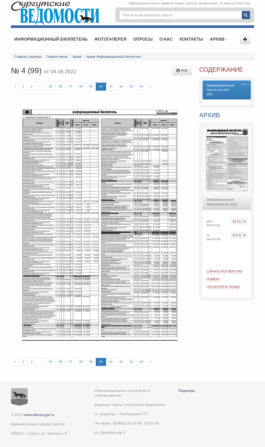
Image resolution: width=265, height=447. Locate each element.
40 (101, 86)
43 (131, 86)
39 (91, 86)
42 (121, 86)
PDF (184, 71)
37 (70, 86)
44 (141, 86)
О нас (166, 39)
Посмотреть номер (223, 287)
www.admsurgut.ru (39, 415)
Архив (218, 39)
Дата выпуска (213, 223)
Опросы (143, 39)
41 (111, 86)
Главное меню (57, 57)
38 (81, 86)
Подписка (186, 390)
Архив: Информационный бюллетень (113, 57)
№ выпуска (213, 237)
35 (50, 86)
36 (60, 86)
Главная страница (28, 57)
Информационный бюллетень (51, 39)
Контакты (191, 39)
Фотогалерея (110, 39)
